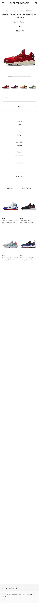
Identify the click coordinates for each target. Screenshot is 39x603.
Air (20, 166)
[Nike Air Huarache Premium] (6, 86)
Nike (14, 10)
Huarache (20, 10)
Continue (5, 600)
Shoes (8, 10)
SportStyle (19, 155)
